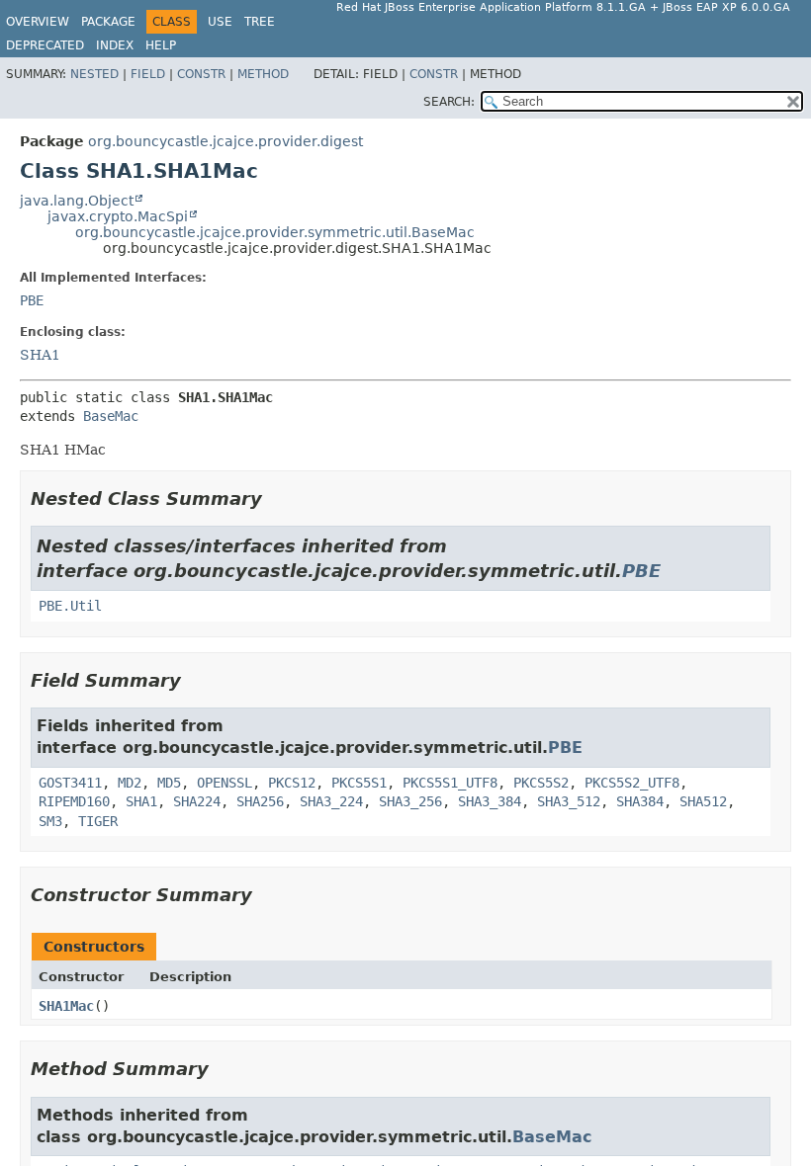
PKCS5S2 (541, 783)
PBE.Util (70, 606)
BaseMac (110, 416)
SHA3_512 (568, 801)
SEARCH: (449, 102)
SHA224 (197, 801)
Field (148, 74)
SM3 (50, 821)
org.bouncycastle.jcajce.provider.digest (225, 141)
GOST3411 (70, 783)
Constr (201, 74)
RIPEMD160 (74, 801)
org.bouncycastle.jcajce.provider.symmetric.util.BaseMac (275, 232)
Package (108, 22)
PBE (32, 300)
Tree (259, 22)
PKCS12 (291, 783)
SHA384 (640, 801)
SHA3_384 (489, 801)
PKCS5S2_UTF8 (632, 783)
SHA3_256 (410, 801)
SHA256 (260, 801)
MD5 (169, 783)
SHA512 (703, 801)
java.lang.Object (77, 200)
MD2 (129, 783)
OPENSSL (224, 783)
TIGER (98, 821)
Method (263, 74)
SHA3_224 (331, 801)
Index (115, 45)
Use (220, 22)
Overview (37, 22)
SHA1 (40, 355)
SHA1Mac (66, 1006)
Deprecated (45, 45)
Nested (94, 74)
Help (160, 45)
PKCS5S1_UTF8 (450, 783)
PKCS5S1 (359, 783)
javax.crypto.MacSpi (117, 216)
